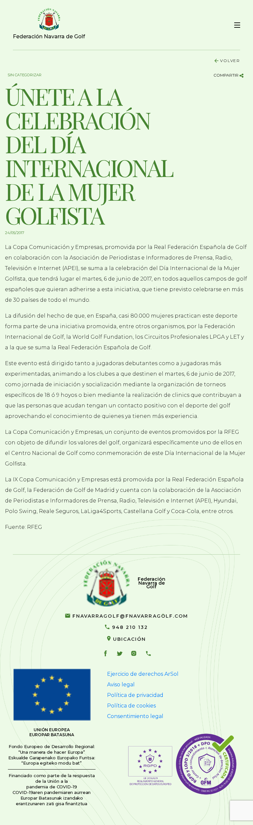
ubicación (129, 639)
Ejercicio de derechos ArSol (143, 674)
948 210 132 (130, 627)
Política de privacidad (135, 695)
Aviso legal (121, 684)
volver (230, 60)
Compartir (226, 75)
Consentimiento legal (135, 716)
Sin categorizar (25, 75)
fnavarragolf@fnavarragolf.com (130, 616)
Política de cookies (131, 706)
